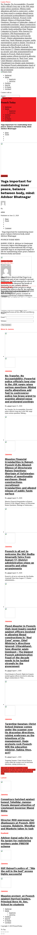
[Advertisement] (18, 333)
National (8, 75)
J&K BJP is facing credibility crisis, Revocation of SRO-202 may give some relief (18, 769)
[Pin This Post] (20, 138)
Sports (7, 85)
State (7, 77)
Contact (8, 89)
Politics (8, 83)
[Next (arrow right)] (4, 933)
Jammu (12, 81)
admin (3, 212)
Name (3, 313)
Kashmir (12, 79)
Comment (4, 296)
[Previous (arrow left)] (1, 933)
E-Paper (8, 87)
